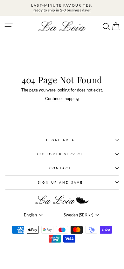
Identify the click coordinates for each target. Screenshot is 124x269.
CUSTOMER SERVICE (60, 154)
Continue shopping (62, 98)
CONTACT (60, 168)
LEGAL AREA (60, 140)
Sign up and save (60, 182)
